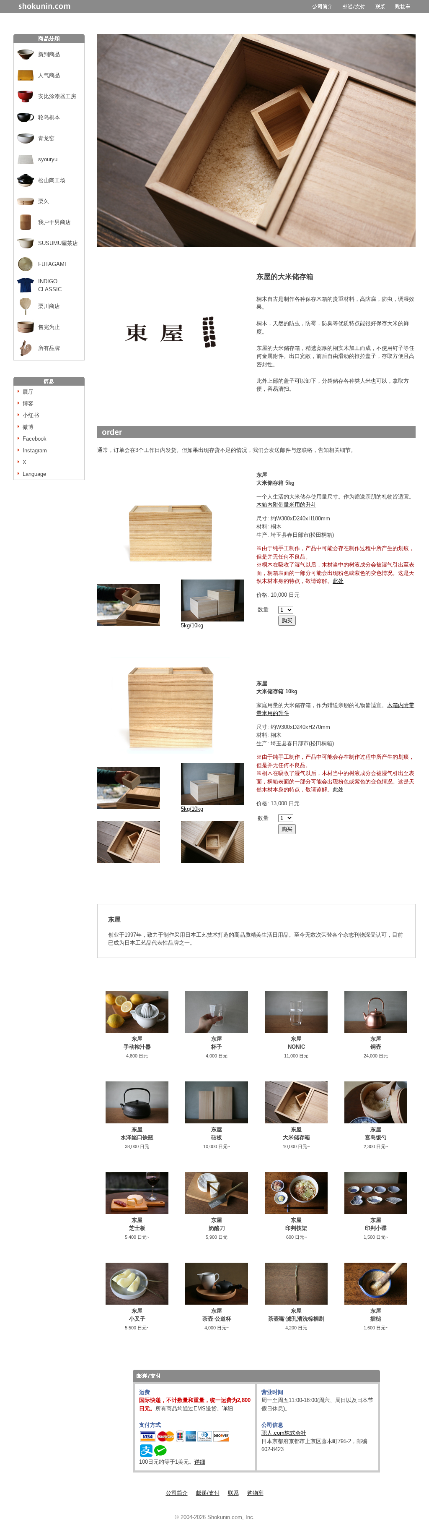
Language (34, 474)
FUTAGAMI (52, 264)
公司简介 (177, 1493)
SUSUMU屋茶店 (58, 243)
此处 (338, 581)
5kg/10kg (192, 625)
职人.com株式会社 (283, 1433)
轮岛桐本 (49, 117)
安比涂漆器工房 (57, 96)
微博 (28, 427)
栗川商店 (49, 306)
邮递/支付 (208, 1493)
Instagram (35, 450)
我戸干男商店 (54, 222)
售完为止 (49, 327)
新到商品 (49, 54)
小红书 (31, 415)
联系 (233, 1493)
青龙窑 (46, 138)
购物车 (255, 1493)
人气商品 (49, 75)
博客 (28, 403)
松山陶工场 (51, 180)
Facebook (35, 439)
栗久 (43, 201)
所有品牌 (49, 348)
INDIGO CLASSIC (50, 285)
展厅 (28, 392)
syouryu (47, 159)
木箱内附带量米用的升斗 (286, 504)
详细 (227, 1408)
